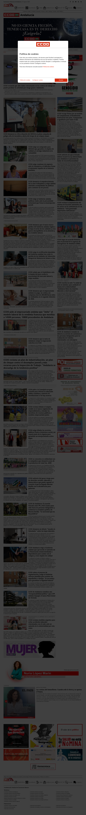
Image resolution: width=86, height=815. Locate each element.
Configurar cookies (37, 80)
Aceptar (61, 80)
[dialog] (43, 62)
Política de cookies (48, 67)
